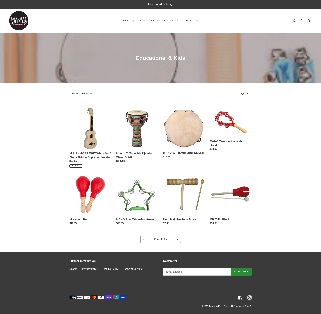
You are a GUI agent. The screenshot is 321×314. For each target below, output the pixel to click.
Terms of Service (132, 268)
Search (73, 268)
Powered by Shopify (242, 306)
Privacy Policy (90, 268)
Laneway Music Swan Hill (221, 306)
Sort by (73, 94)
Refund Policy (110, 268)
